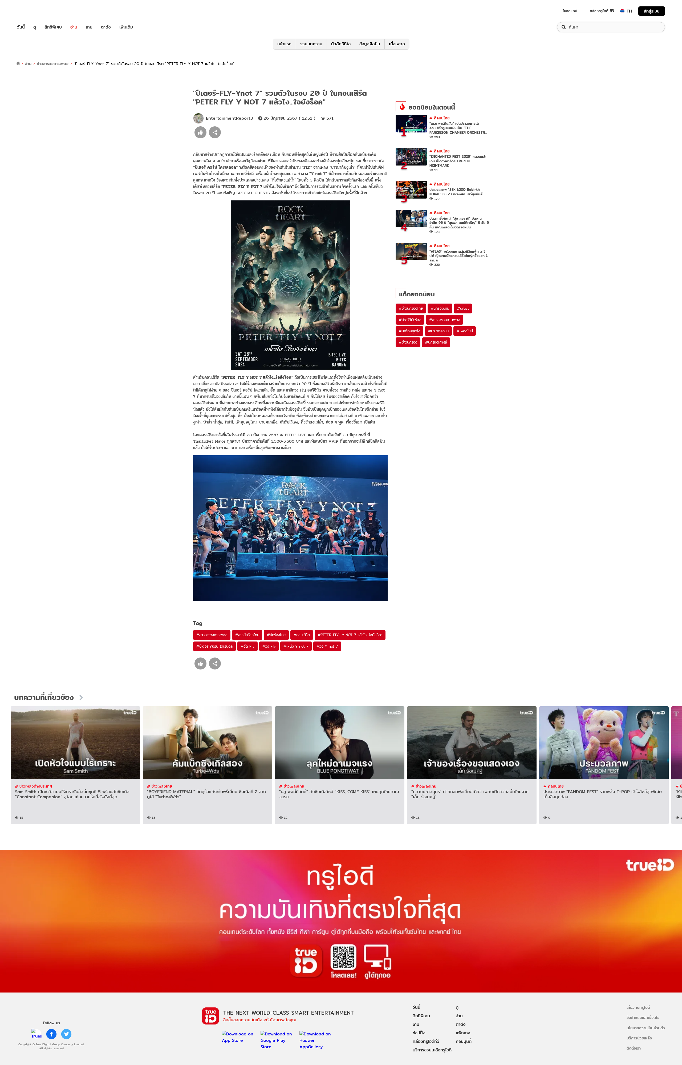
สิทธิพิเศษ (53, 27)
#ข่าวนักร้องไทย (247, 635)
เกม (89, 27)
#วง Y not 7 (327, 646)
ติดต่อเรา (634, 1048)
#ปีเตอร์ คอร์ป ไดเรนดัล (214, 646)
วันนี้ (21, 27)
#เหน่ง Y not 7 (295, 646)
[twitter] (66, 1034)
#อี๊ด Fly (247, 646)
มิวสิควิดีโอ (341, 44)
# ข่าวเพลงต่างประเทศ (33, 786)
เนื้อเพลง (397, 44)
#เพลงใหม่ (465, 331)
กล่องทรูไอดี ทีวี (602, 11)
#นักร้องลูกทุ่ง (409, 331)
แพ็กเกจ (463, 1033)
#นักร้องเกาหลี (436, 342)
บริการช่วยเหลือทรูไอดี (432, 1050)
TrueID (33, 11)
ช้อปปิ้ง (419, 1033)
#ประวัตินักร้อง (410, 320)
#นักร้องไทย (276, 635)
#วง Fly (269, 646)
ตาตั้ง (106, 27)
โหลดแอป (570, 11)
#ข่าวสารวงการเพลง (211, 635)
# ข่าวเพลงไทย (159, 786)
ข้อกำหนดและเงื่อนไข (643, 1017)
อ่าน (73, 27)
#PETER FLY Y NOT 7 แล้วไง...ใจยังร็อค (350, 635)
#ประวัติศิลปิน (438, 331)
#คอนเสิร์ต (302, 635)
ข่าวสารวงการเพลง (52, 63)
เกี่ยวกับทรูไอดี (638, 1007)
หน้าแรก (284, 44)
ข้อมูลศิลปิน (369, 44)
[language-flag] (622, 11)
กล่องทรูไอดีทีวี (426, 1041)
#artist (463, 308)
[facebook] (51, 1034)
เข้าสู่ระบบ (651, 11)
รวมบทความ (311, 44)
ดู (34, 27)
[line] (36, 1034)
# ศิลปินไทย (439, 118)
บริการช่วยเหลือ (639, 1038)
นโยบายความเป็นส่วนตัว (646, 1028)
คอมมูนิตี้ (464, 1041)
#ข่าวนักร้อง (408, 342)
